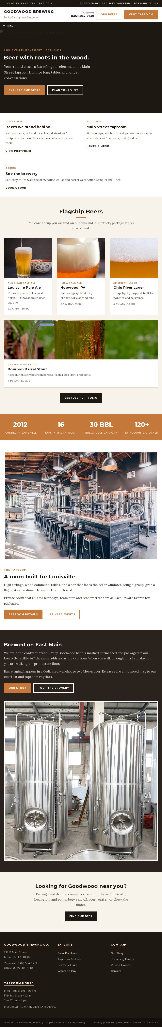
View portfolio (18, 151)
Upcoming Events (122, 959)
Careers (116, 971)
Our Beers (109, 14)
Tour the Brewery (53, 687)
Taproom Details (23, 614)
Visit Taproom (141, 14)
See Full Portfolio (81, 397)
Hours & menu (98, 146)
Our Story (17, 687)
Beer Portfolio (67, 953)
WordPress (124, 1022)
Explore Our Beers (24, 90)
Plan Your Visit (65, 90)
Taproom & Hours (69, 959)
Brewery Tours (146, 3)
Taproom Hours (92, 3)
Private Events (62, 614)
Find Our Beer (119, 3)
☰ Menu (9, 26)
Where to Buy (66, 971)
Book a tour (16, 187)
